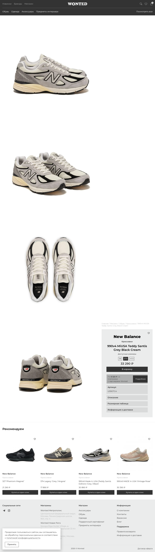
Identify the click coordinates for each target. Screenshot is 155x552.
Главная (105, 323)
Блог (119, 522)
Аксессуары (28, 11)
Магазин (28, 4)
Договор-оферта (145, 548)
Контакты (121, 514)
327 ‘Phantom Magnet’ (13, 481)
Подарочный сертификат (91, 522)
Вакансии (122, 518)
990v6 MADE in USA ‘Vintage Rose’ (134, 481)
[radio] (120, 359)
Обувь (5, 11)
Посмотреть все (144, 11)
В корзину (127, 369)
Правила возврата (126, 531)
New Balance (127, 336)
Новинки (7, 4)
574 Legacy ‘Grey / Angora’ (53, 481)
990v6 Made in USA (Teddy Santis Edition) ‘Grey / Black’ (95, 482)
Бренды (18, 4)
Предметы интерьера (47, 11)
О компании (123, 510)
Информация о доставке (129, 535)
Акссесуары (85, 510)
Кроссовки (131, 323)
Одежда (15, 11)
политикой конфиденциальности (23, 538)
